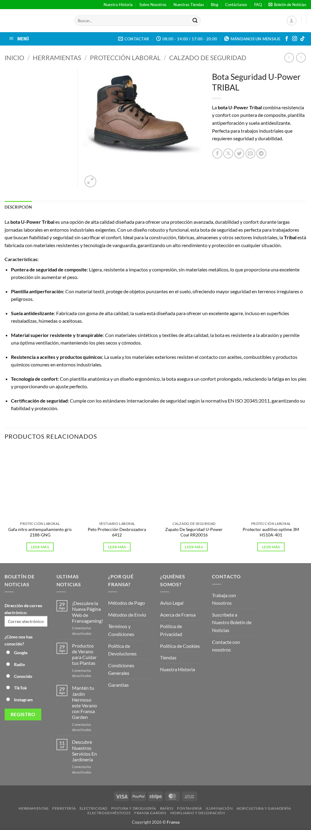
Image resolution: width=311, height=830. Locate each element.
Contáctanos (236, 4)
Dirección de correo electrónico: (23, 609)
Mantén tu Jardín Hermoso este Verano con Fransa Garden (84, 702)
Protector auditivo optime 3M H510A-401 (271, 532)
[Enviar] (195, 20)
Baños (166, 808)
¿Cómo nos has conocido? (18, 640)
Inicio (14, 57)
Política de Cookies (180, 646)
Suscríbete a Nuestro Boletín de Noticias (231, 622)
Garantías (118, 685)
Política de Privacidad (171, 630)
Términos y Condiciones (121, 630)
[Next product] (289, 57)
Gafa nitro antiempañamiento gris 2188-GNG (40, 532)
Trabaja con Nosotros (224, 599)
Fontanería (189, 808)
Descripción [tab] (18, 207)
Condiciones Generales (121, 669)
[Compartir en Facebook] (217, 153)
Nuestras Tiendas (188, 4)
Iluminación (219, 808)
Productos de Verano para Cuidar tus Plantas (84, 654)
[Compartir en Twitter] (239, 153)
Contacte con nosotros (226, 646)
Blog (214, 4)
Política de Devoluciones (122, 650)
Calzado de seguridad (207, 57)
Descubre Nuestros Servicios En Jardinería (84, 750)
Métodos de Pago (126, 603)
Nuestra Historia (118, 4)
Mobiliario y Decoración (197, 813)
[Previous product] (301, 57)
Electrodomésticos (108, 813)
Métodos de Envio (127, 614)
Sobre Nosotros (152, 4)
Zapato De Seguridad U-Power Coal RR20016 (194, 532)
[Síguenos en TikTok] (302, 39)
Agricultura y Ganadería (264, 808)
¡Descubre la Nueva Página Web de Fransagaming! (87, 612)
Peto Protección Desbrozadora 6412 (117, 532)
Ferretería (64, 808)
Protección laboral (125, 57)
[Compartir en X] (228, 153)
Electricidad (94, 808)
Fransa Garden (150, 813)
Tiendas (168, 657)
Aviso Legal (171, 603)
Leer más (40, 547)
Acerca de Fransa (178, 614)
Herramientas (57, 57)
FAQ (258, 4)
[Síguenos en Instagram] (294, 39)
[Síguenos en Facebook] (286, 39)
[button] (287, 5)
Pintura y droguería (133, 808)
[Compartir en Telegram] (261, 153)
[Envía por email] (250, 153)
